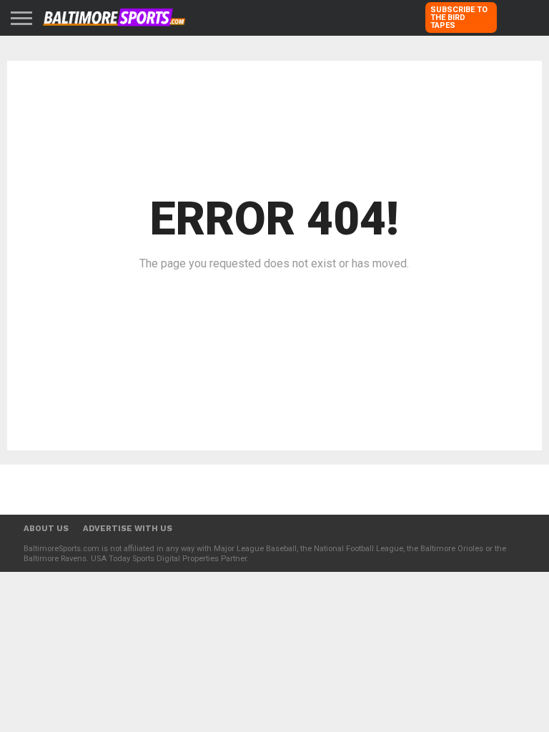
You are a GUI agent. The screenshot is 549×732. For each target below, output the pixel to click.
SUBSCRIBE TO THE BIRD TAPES (459, 17)
